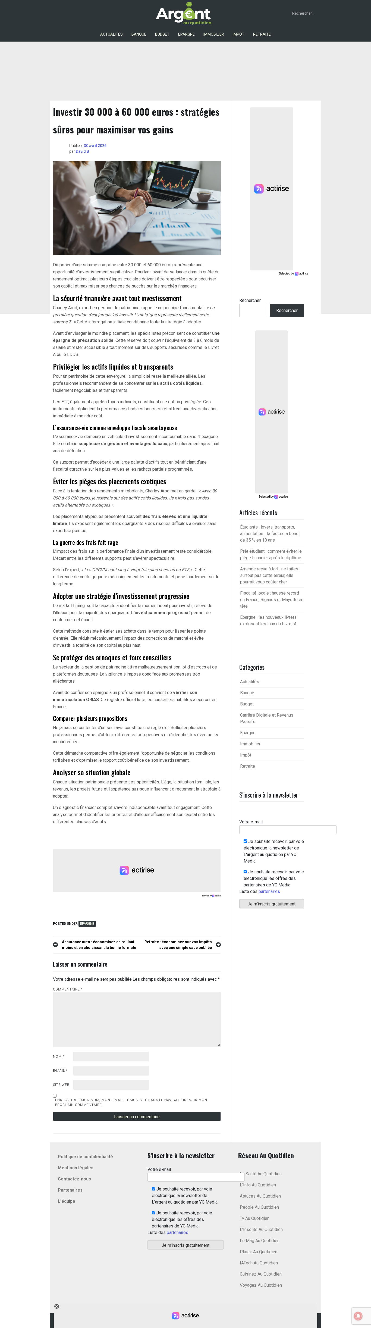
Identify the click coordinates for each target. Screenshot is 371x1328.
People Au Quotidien (259, 1207)
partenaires (269, 891)
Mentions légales (75, 1167)
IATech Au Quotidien (259, 1262)
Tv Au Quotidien (254, 1218)
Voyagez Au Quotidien (261, 1285)
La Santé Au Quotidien (261, 1173)
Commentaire (68, 989)
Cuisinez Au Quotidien (261, 1274)
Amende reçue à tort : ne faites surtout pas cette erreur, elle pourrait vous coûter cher (269, 575)
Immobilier (213, 34)
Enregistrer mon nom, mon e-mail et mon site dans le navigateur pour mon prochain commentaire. (131, 1102)
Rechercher (250, 300)
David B (82, 151)
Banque (138, 34)
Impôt (238, 34)
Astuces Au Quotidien (260, 1196)
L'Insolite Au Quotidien (261, 1229)
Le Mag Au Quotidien (259, 1240)
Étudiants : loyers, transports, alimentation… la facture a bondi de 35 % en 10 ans (270, 533)
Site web (61, 1085)
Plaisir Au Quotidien (258, 1251)
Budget (162, 34)
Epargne (186, 34)
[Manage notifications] (358, 1316)
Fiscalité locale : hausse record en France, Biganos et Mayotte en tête (271, 599)
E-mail (60, 1071)
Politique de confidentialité (85, 1156)
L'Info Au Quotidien (258, 1185)
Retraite (262, 34)
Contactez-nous (74, 1179)
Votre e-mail (251, 821)
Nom (58, 1056)
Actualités (111, 34)
